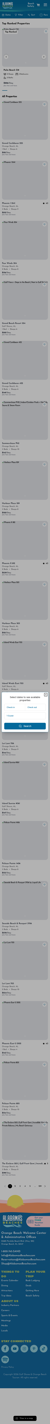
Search (27, 726)
